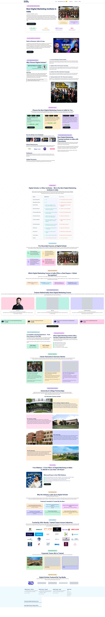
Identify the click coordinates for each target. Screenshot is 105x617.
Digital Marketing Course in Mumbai (38, 602)
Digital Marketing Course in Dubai (55, 602)
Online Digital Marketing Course (47, 602)
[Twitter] (53, 611)
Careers (80, 1)
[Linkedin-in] (52, 611)
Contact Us (76, 1)
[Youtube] (54, 611)
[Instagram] (51, 611)
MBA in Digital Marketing (63, 602)
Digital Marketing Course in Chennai (28, 602)
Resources (70, 1)
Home (56, 1)
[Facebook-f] (50, 611)
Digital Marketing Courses (62, 1)
